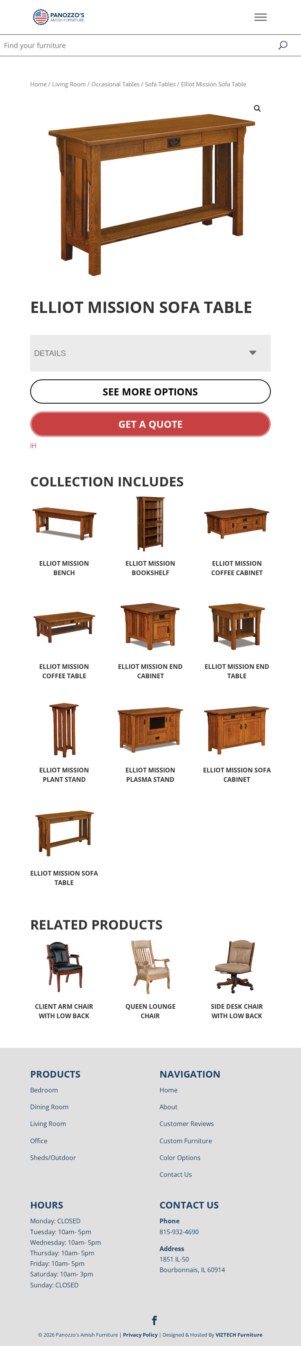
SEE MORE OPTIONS (150, 391)
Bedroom (44, 1090)
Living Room (69, 84)
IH (33, 446)
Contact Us (176, 1174)
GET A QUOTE (150, 424)
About (169, 1107)
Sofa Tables (160, 84)
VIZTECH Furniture (239, 1334)
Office (38, 1141)
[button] (257, 109)
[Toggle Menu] (260, 17)
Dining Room (49, 1107)
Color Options (180, 1157)
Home (38, 84)
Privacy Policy (140, 1334)
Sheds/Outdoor (53, 1157)
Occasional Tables (115, 84)
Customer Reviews (187, 1123)
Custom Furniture (186, 1141)
